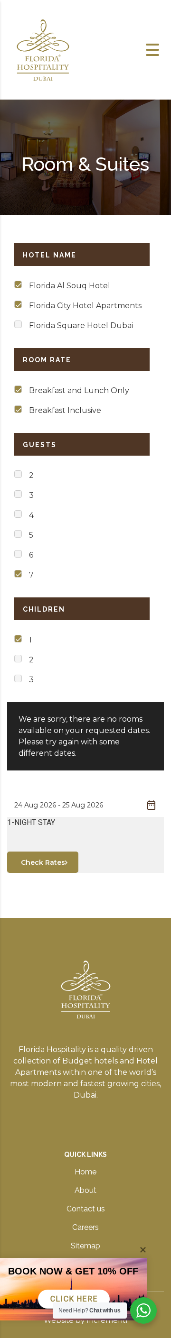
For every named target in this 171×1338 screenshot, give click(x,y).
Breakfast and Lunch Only (79, 390)
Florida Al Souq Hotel (69, 285)
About (85, 1190)
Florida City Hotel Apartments (85, 305)
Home (85, 1171)
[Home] (42, 49)
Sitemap (85, 1245)
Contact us (85, 1208)
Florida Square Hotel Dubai (81, 325)
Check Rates (43, 862)
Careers (85, 1227)
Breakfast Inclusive (65, 410)
